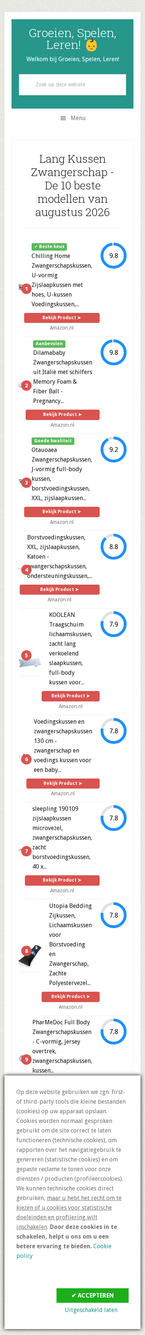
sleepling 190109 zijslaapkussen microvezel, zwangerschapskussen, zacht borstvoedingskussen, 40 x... (62, 837)
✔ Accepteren (92, 1295)
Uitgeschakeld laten (91, 1309)
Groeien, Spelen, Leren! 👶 (72, 38)
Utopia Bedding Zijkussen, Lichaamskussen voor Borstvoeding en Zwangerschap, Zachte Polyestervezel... (70, 944)
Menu (78, 118)
